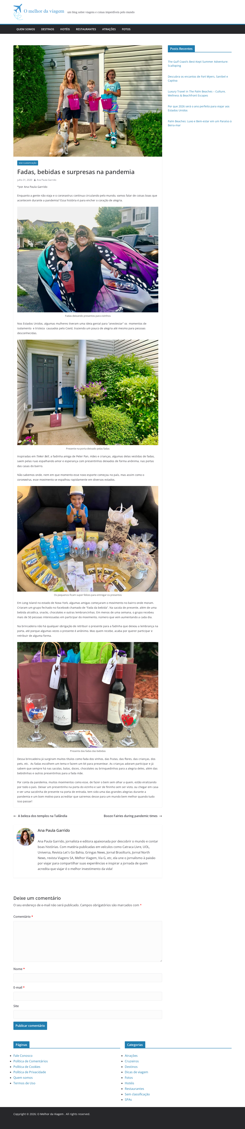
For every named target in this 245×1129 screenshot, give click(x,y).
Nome (19, 969)
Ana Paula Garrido (46, 179)
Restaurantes (86, 29)
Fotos (126, 29)
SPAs (128, 1099)
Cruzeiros (132, 1061)
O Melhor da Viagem (50, 1114)
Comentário (23, 916)
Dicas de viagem (136, 1072)
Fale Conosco (23, 1056)
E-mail (19, 987)
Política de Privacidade (29, 1072)
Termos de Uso (24, 1083)
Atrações (109, 29)
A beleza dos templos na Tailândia (42, 816)
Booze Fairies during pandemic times (131, 816)
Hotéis (65, 29)
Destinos (47, 29)
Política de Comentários (30, 1061)
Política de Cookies (26, 1067)
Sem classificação (28, 163)
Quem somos (25, 29)
